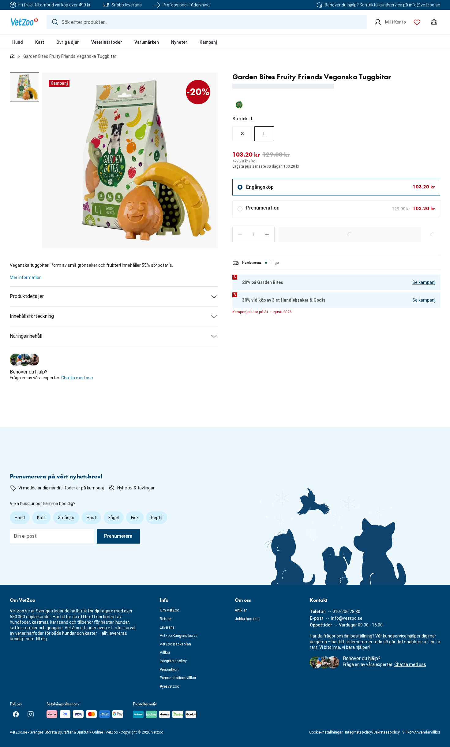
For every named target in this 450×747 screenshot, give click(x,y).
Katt (39, 42)
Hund (17, 42)
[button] (240, 234)
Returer (166, 619)
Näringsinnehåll (26, 336)
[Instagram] (30, 714)
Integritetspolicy (173, 661)
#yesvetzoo (169, 686)
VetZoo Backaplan (175, 644)
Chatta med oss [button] (77, 377)
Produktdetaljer (27, 296)
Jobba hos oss (247, 619)
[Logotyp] (24, 22)
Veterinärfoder (106, 42)
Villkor (165, 652)
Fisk (135, 517)
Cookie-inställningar (326, 732)
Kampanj (208, 42)
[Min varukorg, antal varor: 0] (434, 22)
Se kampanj (423, 282)
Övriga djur (67, 42)
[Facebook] (16, 714)
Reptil (156, 517)
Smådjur (66, 517)
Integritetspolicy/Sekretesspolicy (372, 732)
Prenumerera (118, 536)
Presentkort (169, 669)
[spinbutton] (253, 234)
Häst (91, 517)
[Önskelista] (417, 22)
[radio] (242, 133)
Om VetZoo (169, 610)
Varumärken (146, 42)
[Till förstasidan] (12, 56)
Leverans (167, 627)
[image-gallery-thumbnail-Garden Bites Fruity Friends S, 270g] (24, 87)
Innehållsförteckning (32, 316)
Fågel (113, 517)
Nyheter (179, 42)
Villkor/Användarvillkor (421, 732)
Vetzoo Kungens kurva (178, 636)
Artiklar (241, 610)
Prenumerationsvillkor (178, 678)
